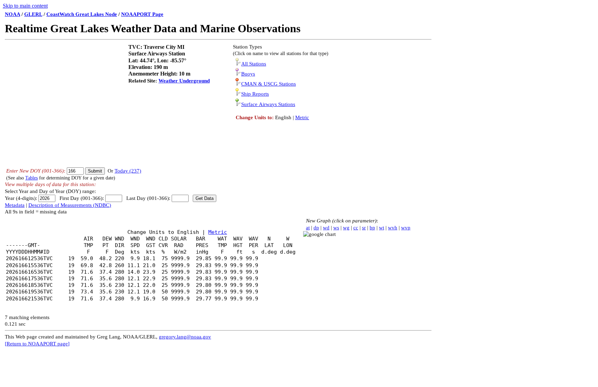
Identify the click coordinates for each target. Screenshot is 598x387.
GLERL (33, 14)
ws (336, 227)
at (308, 227)
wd (326, 227)
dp (316, 227)
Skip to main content (25, 6)
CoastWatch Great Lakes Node (81, 14)
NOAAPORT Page (142, 14)
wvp (405, 227)
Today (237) (128, 171)
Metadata (15, 205)
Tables (31, 178)
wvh (392, 227)
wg (346, 227)
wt (381, 227)
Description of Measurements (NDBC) (69, 205)
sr (364, 227)
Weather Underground (184, 80)
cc (355, 227)
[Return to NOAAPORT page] (37, 343)
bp (372, 227)
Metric (302, 117)
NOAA (12, 14)
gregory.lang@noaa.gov (185, 337)
